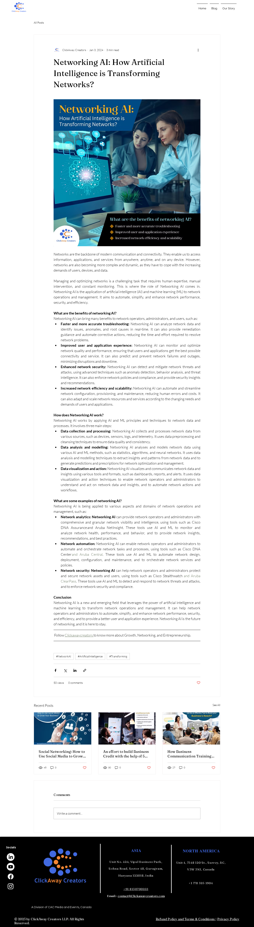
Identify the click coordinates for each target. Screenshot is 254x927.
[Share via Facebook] (55, 670)
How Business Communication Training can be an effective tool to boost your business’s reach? (189, 753)
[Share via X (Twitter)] (65, 670)
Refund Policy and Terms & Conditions (186, 919)
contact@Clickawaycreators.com (141, 896)
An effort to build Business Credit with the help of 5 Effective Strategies (126, 753)
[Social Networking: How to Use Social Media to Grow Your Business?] (62, 728)
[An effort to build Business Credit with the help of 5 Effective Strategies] (127, 728)
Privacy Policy (228, 919)
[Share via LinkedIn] (75, 670)
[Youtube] (10, 867)
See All (216, 705)
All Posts (39, 22)
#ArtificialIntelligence (90, 656)
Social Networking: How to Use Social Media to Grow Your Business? (62, 753)
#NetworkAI (63, 656)
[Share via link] (85, 670)
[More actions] (198, 49)
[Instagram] (10, 886)
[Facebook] (10, 876)
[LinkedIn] (10, 857)
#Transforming (118, 656)
